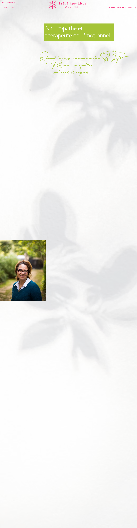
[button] (112, 7)
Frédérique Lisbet (73, 3)
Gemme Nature (73, 7)
